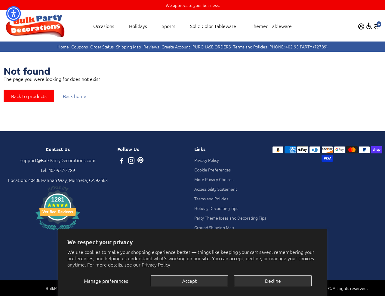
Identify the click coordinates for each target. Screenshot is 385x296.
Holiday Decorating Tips (216, 208)
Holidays (138, 26)
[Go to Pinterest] (140, 161)
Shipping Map (128, 47)
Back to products (29, 96)
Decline (273, 280)
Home (63, 47)
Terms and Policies (250, 47)
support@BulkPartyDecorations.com (57, 160)
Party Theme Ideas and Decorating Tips (230, 218)
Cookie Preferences (212, 170)
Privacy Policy (156, 264)
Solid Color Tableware (213, 26)
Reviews (151, 47)
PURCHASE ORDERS (211, 47)
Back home (74, 96)
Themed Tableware (271, 26)
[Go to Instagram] (131, 161)
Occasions (103, 26)
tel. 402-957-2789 (58, 170)
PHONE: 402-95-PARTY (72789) (299, 47)
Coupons (79, 47)
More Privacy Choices (213, 179)
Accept (189, 280)
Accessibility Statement (215, 189)
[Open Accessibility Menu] (369, 26)
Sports (168, 26)
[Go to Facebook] (122, 161)
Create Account (176, 47)
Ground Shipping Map (214, 227)
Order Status (102, 47)
